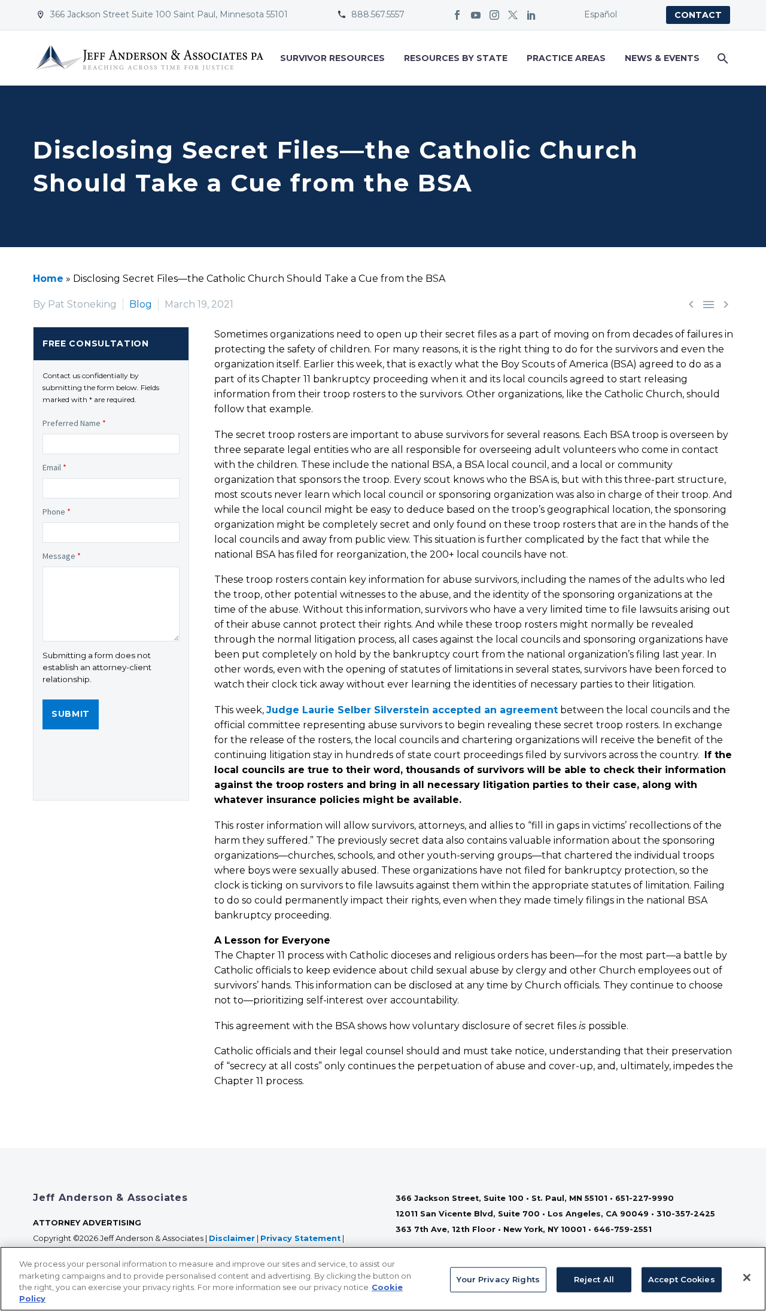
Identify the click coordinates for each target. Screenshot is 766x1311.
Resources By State (455, 58)
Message (61, 555)
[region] (383, 1278)
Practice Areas (566, 58)
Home (48, 278)
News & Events (662, 58)
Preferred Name (74, 423)
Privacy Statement (300, 1238)
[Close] (747, 1277)
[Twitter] (513, 15)
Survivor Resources (332, 58)
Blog (140, 304)
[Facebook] (457, 15)
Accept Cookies (681, 1279)
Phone (56, 511)
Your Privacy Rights (498, 1279)
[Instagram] (494, 15)
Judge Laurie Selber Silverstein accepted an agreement (412, 710)
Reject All (594, 1279)
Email (54, 467)
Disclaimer (232, 1238)
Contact (698, 15)
